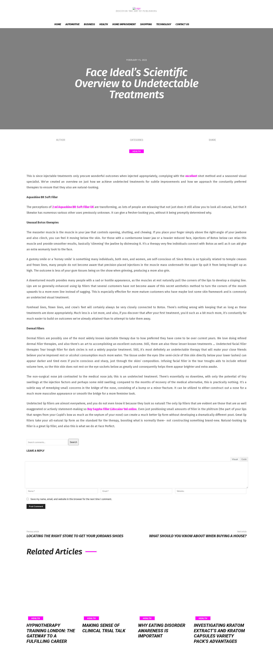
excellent (191, 176)
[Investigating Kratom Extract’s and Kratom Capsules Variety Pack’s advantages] (220, 590)
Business (89, 24)
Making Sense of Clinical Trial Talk (103, 628)
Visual (235, 459)
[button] (217, 24)
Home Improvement (124, 24)
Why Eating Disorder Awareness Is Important (161, 631)
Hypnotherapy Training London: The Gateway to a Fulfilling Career (51, 633)
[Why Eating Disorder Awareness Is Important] (164, 590)
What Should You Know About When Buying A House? (197, 536)
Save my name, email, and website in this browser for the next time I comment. (71, 499)
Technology (163, 24)
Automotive (72, 24)
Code (244, 459)
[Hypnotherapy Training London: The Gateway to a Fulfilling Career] (53, 590)
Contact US (182, 24)
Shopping (146, 24)
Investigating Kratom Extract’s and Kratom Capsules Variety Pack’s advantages (219, 633)
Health (103, 24)
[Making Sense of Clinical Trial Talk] (108, 590)
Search (73, 442)
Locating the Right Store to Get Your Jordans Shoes (75, 536)
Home (57, 24)
